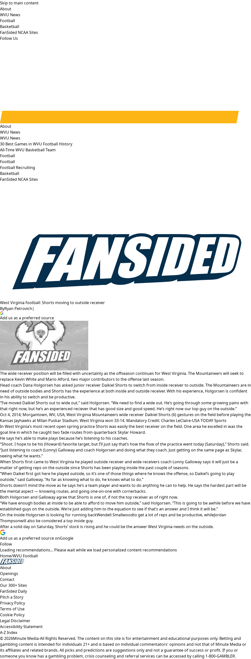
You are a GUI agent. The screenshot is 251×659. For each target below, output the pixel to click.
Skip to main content (19, 3)
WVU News (10, 138)
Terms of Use (12, 609)
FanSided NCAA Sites (19, 179)
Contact (7, 579)
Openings (9, 573)
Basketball (9, 173)
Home (5, 556)
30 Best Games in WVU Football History (36, 144)
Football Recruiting (17, 167)
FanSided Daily (13, 591)
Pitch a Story (11, 597)
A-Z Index (8, 632)
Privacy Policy (12, 603)
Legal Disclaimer (15, 620)
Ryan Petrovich (18, 308)
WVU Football (25, 556)
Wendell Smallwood (115, 515)
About (5, 126)
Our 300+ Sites (13, 585)
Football (7, 161)
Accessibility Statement (21, 626)
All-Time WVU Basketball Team (28, 150)
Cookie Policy (12, 614)
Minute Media (26, 638)
